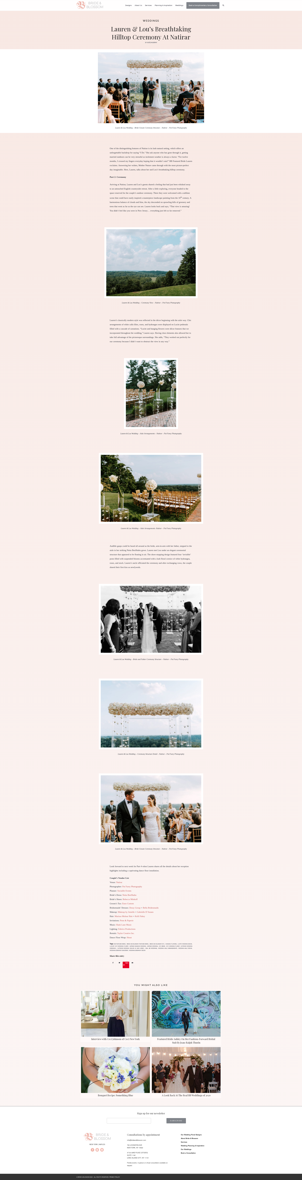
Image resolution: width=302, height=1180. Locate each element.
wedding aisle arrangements (167, 948)
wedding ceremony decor (137, 950)
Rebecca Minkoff (130, 899)
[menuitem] (128, 5)
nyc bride (162, 946)
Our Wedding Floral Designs (191, 1135)
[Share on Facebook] (113, 962)
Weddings (151, 20)
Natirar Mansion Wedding (138, 946)
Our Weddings (186, 1149)
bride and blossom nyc (157, 944)
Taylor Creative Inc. (125, 933)
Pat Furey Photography (132, 886)
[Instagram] (97, 1150)
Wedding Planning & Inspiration (192, 1145)
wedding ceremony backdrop (119, 950)
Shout (129, 937)
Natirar (119, 882)
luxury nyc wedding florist (119, 946)
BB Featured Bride (120, 944)
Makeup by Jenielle (126, 912)
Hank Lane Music (124, 925)
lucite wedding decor (185, 944)
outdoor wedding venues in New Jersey (130, 948)
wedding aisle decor (185, 948)
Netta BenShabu (129, 895)
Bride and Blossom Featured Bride (138, 944)
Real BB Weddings (151, 948)
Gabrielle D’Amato (145, 912)
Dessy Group (135, 908)
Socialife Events (124, 891)
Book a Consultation (188, 1153)
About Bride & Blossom (189, 1138)
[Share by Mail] (132, 962)
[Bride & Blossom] (97, 1137)
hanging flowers (170, 944)
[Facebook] (92, 1150)
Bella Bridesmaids (151, 908)
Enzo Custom (128, 903)
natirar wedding (152, 946)
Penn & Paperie (126, 920)
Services (184, 1142)
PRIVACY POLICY (114, 1177)
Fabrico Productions (127, 929)
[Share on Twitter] (119, 962)
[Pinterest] (102, 1150)
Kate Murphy (152, 42)
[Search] (223, 5)
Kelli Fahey (140, 916)
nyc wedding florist (173, 946)
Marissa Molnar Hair (124, 916)
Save (126, 963)
